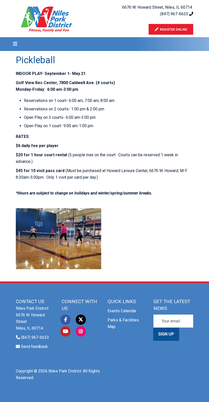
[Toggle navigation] (13, 44)
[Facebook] (65, 320)
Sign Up (166, 334)
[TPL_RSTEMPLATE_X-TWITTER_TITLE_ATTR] (81, 320)
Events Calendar (122, 310)
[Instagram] (81, 331)
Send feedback (34, 346)
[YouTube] (65, 331)
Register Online (172, 29)
